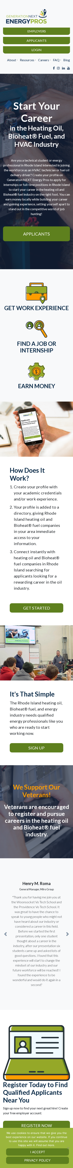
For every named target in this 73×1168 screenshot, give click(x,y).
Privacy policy (37, 1160)
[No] (68, 1148)
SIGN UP (36, 747)
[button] (5, 934)
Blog (66, 60)
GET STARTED (36, 607)
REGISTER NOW (36, 1125)
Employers (36, 31)
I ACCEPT (37, 1152)
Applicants (36, 40)
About (11, 60)
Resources (27, 60)
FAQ (56, 60)
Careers (43, 60)
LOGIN (36, 50)
